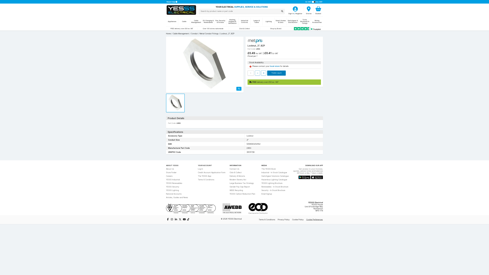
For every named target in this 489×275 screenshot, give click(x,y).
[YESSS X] (180, 220)
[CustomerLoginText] (295, 8)
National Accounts (174, 194)
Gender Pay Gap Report (240, 187)
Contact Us (234, 169)
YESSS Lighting (172, 190)
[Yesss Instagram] (172, 220)
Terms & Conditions (206, 180)
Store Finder (171, 172)
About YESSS (172, 165)
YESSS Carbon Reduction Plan (242, 194)
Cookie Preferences (314, 220)
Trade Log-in (276, 73)
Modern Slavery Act (238, 180)
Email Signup (266, 194)
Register (298, 13)
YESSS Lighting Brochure (271, 183)
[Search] (282, 11)
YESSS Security (172, 187)
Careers (169, 176)
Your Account (205, 165)
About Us (170, 169)
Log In (200, 169)
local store (275, 66)
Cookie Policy (298, 220)
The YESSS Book (268, 169)
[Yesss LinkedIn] (176, 220)
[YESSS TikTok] (188, 220)
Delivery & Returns (237, 176)
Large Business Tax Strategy (242, 183)
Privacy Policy (284, 220)
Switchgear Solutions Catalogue (275, 176)
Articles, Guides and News (177, 197)
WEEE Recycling (236, 190)
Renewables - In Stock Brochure (274, 187)
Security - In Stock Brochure (273, 190)
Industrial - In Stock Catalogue (274, 172)
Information (235, 165)
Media (264, 165)
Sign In (291, 13)
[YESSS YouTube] (184, 220)
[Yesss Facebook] (168, 220)
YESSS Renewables (174, 183)
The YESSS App (204, 176)
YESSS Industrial (173, 180)
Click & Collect (236, 172)
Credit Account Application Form (211, 172)
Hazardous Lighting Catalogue (274, 180)
